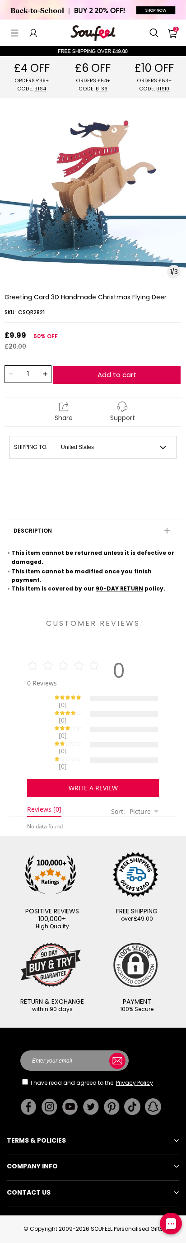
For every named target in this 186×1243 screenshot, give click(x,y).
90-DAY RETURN (119, 588)
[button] (15, 33)
